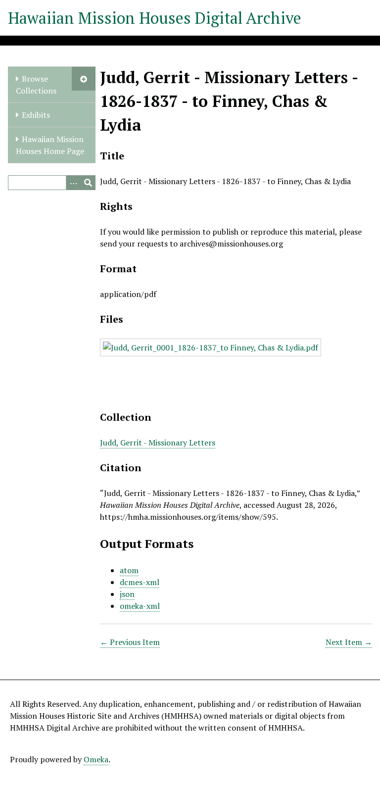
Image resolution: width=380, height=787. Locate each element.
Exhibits (36, 114)
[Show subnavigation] (83, 79)
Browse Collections (36, 84)
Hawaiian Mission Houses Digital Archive (154, 17)
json (127, 594)
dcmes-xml (139, 582)
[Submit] (88, 182)
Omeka (96, 759)
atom (129, 570)
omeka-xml (140, 605)
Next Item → (349, 642)
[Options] (73, 182)
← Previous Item (130, 642)
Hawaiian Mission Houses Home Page (50, 145)
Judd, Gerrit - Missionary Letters (157, 442)
